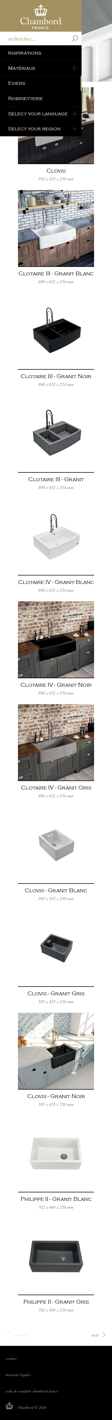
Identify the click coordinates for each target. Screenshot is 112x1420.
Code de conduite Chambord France (31, 1391)
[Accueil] (41, 16)
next (94, 1335)
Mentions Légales (17, 1374)
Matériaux (21, 68)
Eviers (16, 83)
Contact (11, 1358)
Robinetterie (25, 98)
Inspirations (24, 53)
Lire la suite (56, 137)
